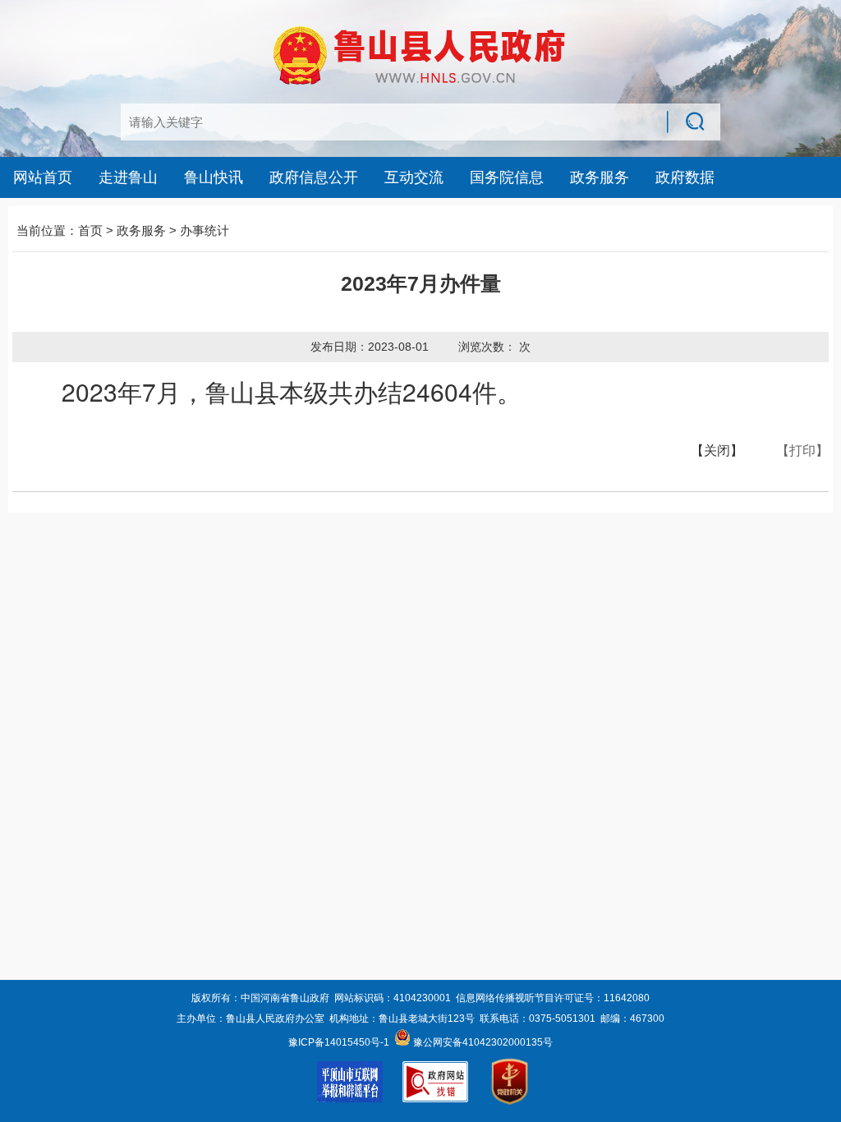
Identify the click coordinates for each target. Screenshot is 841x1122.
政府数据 (685, 177)
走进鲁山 (128, 177)
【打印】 (802, 451)
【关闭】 (717, 451)
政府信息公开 (313, 177)
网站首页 (42, 177)
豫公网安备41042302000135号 (482, 1042)
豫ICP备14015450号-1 (338, 1042)
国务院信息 (507, 177)
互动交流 (413, 177)
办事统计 (204, 230)
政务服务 (599, 177)
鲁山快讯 (213, 177)
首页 (90, 230)
